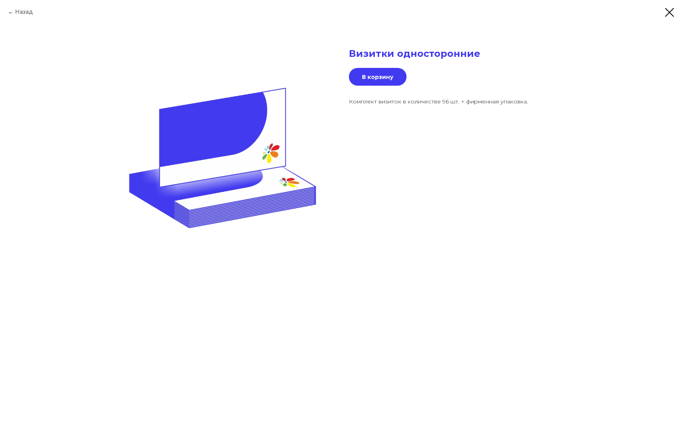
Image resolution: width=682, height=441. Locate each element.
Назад (24, 11)
